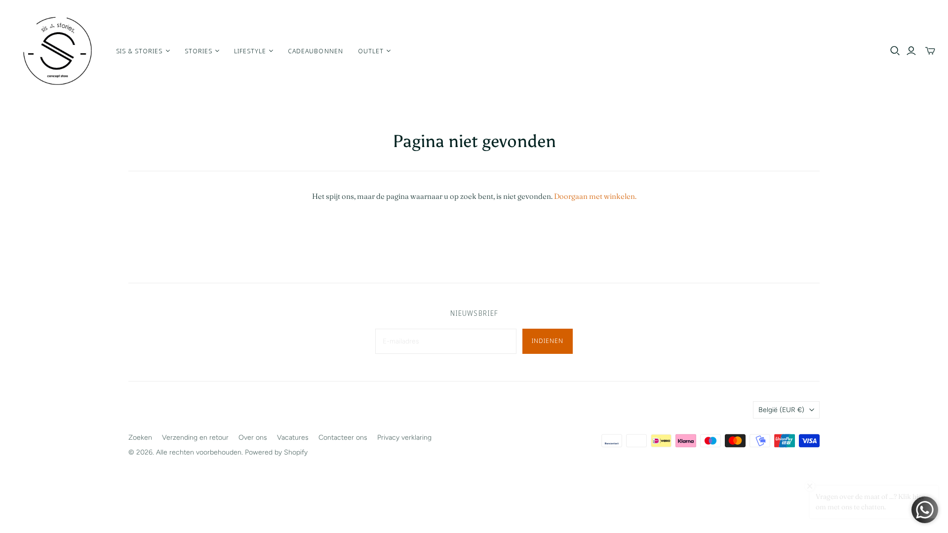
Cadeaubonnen (315, 50)
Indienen (547, 340)
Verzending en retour (195, 437)
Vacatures (293, 437)
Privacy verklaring (404, 437)
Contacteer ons (342, 437)
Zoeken (140, 437)
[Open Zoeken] (895, 51)
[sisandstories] (57, 51)
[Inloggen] (911, 50)
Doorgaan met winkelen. (595, 196)
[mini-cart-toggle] (930, 50)
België (781, 410)
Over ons (252, 437)
